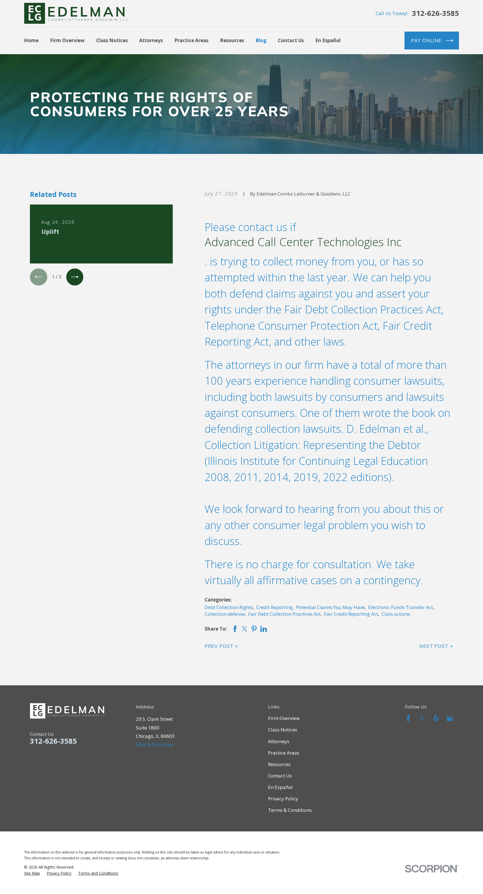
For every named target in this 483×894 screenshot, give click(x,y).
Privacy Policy (283, 798)
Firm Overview (284, 718)
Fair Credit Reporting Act (351, 614)
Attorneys (278, 741)
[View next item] (74, 277)
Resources (279, 764)
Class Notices (282, 729)
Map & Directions (155, 744)
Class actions (396, 614)
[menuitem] (32, 873)
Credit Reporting (274, 607)
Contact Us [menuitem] (291, 40)
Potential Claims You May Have (330, 607)
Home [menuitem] (31, 40)
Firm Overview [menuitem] (67, 40)
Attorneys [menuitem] (151, 40)
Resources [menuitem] (232, 40)
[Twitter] (422, 718)
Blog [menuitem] (260, 40)
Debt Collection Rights (229, 607)
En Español (280, 787)
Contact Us (280, 775)
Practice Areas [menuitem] (191, 40)
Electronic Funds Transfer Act (400, 607)
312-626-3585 (435, 13)
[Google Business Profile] (449, 718)
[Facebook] (408, 718)
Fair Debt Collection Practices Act (284, 614)
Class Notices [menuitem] (112, 40)
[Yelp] (436, 718)
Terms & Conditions (290, 810)
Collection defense (225, 614)
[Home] (76, 13)
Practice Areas (283, 753)
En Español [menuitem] (328, 40)
